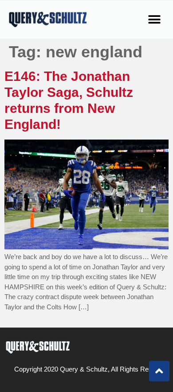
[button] (154, 19)
